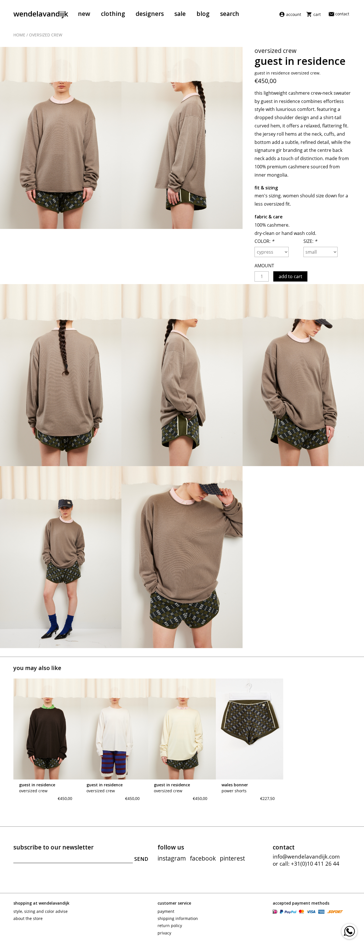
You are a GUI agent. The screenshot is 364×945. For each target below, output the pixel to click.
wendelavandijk (40, 14)
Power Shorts (234, 790)
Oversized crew (33, 790)
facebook (203, 858)
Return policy (170, 925)
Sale (180, 14)
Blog (203, 14)
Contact (342, 13)
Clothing (113, 14)
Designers (150, 14)
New (84, 14)
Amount (264, 265)
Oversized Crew (45, 35)
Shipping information (178, 918)
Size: (310, 241)
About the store (28, 918)
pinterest (232, 858)
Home (19, 35)
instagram (172, 858)
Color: (264, 241)
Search (229, 14)
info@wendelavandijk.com (306, 856)
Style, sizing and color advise (40, 911)
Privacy (164, 933)
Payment (166, 911)
